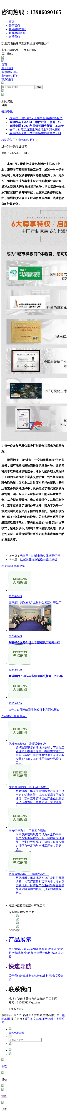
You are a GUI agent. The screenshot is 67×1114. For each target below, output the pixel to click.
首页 (11, 21)
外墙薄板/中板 (21, 952)
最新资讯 (7, 111)
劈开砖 (52, 949)
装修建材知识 (17, 29)
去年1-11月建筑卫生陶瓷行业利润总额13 (35, 129)
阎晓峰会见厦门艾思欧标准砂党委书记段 (35, 133)
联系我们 (14, 36)
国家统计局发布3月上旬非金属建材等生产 (36, 118)
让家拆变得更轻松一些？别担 (38, 559)
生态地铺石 (16, 949)
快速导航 (20, 966)
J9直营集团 (8, 139)
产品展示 (20, 939)
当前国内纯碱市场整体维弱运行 (40, 555)
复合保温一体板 (41, 952)
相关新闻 (14, 566)
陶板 (54, 952)
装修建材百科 (17, 33)
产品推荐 (14, 716)
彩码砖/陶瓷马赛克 (35, 949)
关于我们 (14, 25)
